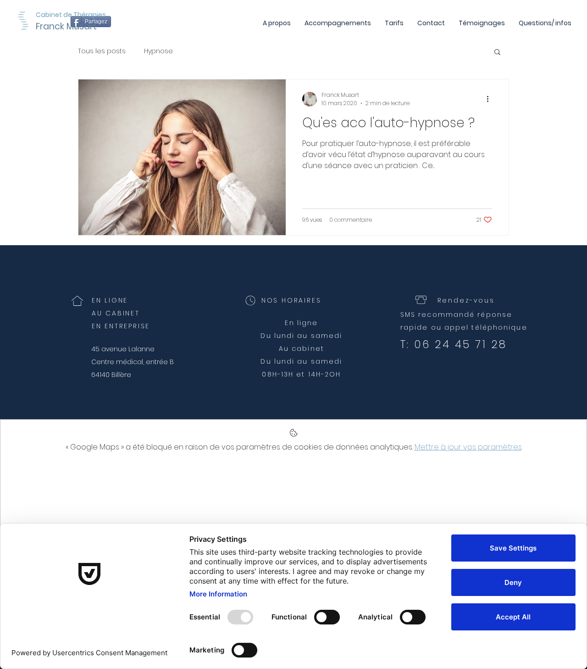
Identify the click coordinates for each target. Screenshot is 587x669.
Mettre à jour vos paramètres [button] (468, 447)
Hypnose (158, 51)
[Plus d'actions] (490, 99)
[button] (497, 52)
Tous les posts (102, 51)
